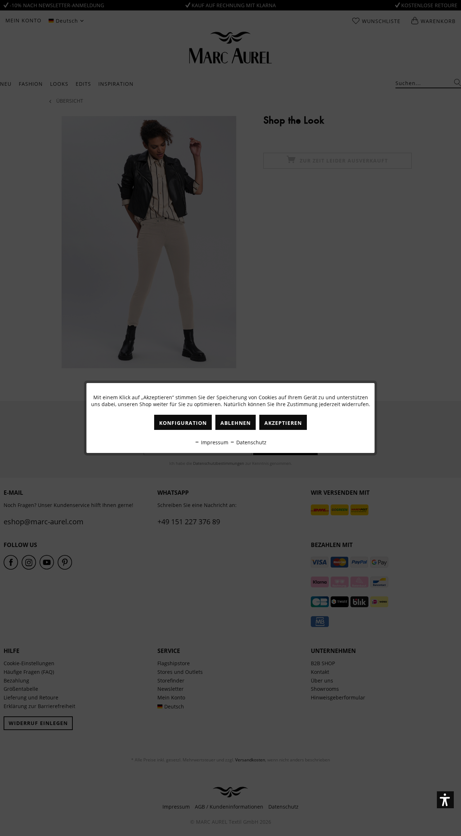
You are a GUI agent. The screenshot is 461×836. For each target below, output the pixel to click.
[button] (445, 799)
